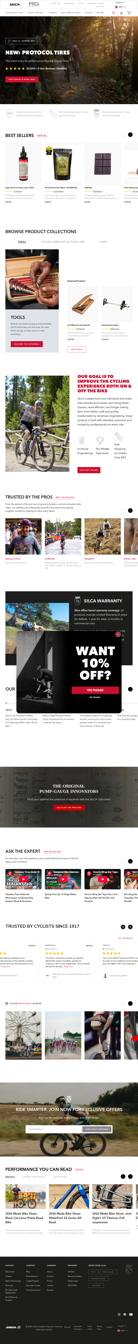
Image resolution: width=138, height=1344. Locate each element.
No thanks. (95, 697)
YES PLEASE (95, 690)
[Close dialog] (118, 634)
